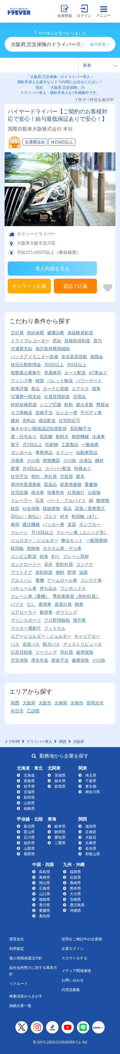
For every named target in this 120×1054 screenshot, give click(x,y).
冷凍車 (98, 436)
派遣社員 (63, 604)
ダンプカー (90, 524)
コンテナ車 (91, 580)
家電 (15, 468)
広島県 (44, 888)
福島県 (29, 808)
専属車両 (52, 372)
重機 (39, 580)
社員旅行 (76, 492)
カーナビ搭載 (56, 388)
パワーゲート (89, 380)
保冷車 (37, 492)
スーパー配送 (58, 468)
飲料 (68, 404)
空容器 (66, 476)
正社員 (17, 332)
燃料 (60, 572)
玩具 (39, 500)
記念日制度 (21, 652)
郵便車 (46, 612)
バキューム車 (24, 588)
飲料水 (62, 436)
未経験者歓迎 (80, 332)
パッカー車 (53, 524)
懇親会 (102, 404)
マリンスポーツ (26, 620)
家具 (80, 476)
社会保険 (31, 508)
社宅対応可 (69, 420)
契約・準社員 (44, 476)
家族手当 (60, 660)
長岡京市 (95, 703)
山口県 (44, 893)
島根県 (44, 877)
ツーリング (46, 652)
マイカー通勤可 (26, 628)
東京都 (90, 786)
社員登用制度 (57, 396)
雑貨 (39, 380)
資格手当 (44, 412)
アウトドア (21, 572)
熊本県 (75, 888)
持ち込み (48, 588)
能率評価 (19, 388)
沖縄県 (75, 910)
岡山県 (44, 882)
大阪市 (44, 703)
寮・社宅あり (24, 436)
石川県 (29, 837)
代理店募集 (71, 989)
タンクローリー (26, 564)
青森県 (29, 780)
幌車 (79, 604)
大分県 (75, 893)
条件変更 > (99, 44)
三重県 (60, 842)
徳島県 (44, 899)
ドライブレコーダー (30, 340)
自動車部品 (87, 452)
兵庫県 (90, 842)
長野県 (29, 853)
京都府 (60, 703)
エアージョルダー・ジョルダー (41, 636)
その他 (33, 460)
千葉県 (90, 780)
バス (15, 644)
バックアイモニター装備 (34, 356)
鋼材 (99, 460)
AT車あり (98, 372)
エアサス (80, 388)
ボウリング (66, 612)
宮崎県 (75, 899)
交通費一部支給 (26, 396)
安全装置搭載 (74, 356)
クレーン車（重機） (30, 596)
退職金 (96, 356)
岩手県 (29, 786)
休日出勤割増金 (26, 364)
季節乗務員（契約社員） (76, 596)
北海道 (29, 775)
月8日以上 (54, 364)
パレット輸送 (60, 380)
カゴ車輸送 (21, 412)
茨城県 (60, 775)
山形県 (29, 802)
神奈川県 (92, 791)
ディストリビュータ (82, 644)
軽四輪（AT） (85, 516)
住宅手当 (19, 476)
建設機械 (31, 524)
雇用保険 (84, 652)
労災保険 (19, 660)
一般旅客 (90, 444)
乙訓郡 (33, 711)
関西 (15, 703)
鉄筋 (15, 508)
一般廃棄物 (96, 540)
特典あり (82, 468)
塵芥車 (79, 620)
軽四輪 (17, 548)
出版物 (94, 492)
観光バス (51, 644)
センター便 (66, 412)
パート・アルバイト (66, 500)
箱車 (96, 388)
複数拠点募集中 (26, 372)
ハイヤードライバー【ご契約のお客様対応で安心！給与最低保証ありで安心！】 (57, 115)
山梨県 (29, 848)
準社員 (66, 652)
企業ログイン (73, 948)
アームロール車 (62, 580)
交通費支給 (21, 348)
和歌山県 (92, 853)
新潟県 (29, 826)
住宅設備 (19, 492)
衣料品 (28, 420)
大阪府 (28, 703)
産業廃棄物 (71, 484)
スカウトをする (74, 958)
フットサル (55, 628)
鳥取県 (44, 871)
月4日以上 (32, 468)
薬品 (67, 508)
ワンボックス (73, 588)
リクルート (18, 983)
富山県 (29, 831)
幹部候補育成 (24, 404)
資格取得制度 (77, 340)
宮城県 (29, 791)
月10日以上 (42, 532)
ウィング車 (21, 380)
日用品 (79, 396)
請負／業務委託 (90, 508)
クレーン (19, 532)
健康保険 (80, 660)
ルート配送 (75, 372)
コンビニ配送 (24, 556)
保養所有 (55, 492)
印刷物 (51, 444)
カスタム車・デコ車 (62, 548)
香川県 (44, 904)
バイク (17, 604)
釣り (55, 556)
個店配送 (47, 420)
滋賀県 (90, 826)
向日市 (17, 711)
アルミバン (21, 580)
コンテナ (84, 564)
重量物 (91, 484)
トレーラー (21, 500)
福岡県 (75, 871)
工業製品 (69, 444)
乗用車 (44, 604)
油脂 (83, 572)
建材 (15, 420)
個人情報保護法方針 (25, 958)
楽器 (71, 524)
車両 (15, 524)
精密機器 (51, 460)
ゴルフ (50, 516)
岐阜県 (60, 826)
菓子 (15, 444)
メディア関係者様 (76, 970)
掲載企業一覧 (20, 1005)
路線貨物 (51, 508)
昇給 (57, 340)
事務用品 (44, 452)
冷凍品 (85, 460)
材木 (64, 516)
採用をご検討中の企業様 (82, 939)
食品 (35, 388)
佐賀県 (75, 877)
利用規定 (16, 948)
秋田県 (29, 797)
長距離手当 (80, 428)
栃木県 (60, 780)
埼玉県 (90, 775)
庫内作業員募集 (26, 484)
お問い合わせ (73, 980)
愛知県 (60, 837)
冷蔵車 (17, 460)
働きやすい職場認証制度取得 (39, 428)
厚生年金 (39, 660)
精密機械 (80, 436)
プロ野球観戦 (57, 620)
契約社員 (64, 564)
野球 (71, 572)
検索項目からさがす (25, 996)
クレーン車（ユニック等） (82, 532)
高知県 (44, 916)
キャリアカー (87, 636)
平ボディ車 (91, 412)
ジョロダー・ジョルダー (34, 540)
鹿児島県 (77, 904)
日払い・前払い (26, 516)
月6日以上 (76, 364)
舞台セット (72, 540)
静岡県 (60, 831)
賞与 (97, 340)
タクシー (64, 452)
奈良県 (90, 848)
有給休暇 (35, 332)
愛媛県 (44, 910)
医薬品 (50, 484)
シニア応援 (50, 404)
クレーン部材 (76, 556)
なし (31, 604)
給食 (44, 556)
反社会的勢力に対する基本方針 (33, 971)
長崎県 (75, 882)
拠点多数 (84, 404)
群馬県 (60, 786)
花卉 (48, 564)
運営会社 (16, 939)
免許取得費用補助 (52, 348)
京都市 (76, 703)
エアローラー (24, 612)
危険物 (33, 548)
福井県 (29, 842)
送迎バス (31, 644)
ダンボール (21, 452)
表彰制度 (44, 572)
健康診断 (55, 332)
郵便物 (102, 500)
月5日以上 (32, 444)
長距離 (46, 436)
